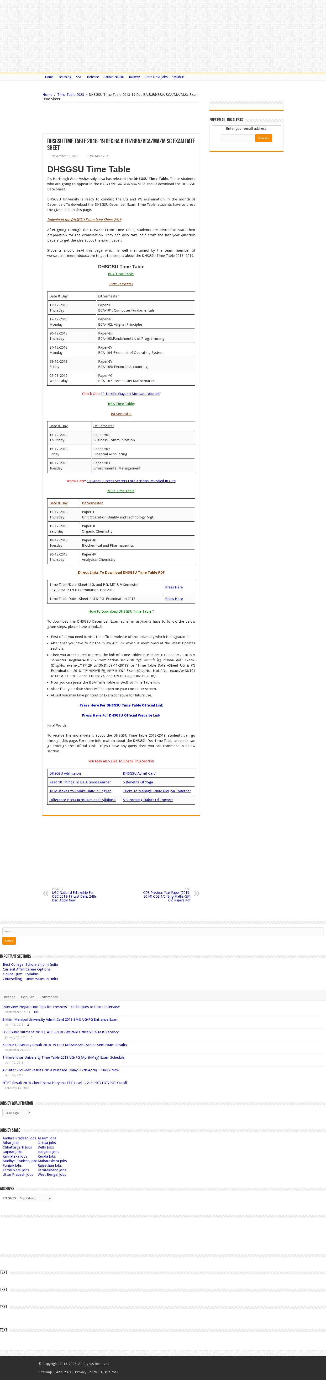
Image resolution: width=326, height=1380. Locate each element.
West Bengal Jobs (52, 1174)
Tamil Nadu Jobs (16, 1170)
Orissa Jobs (47, 1143)
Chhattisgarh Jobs (17, 1147)
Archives (9, 1198)
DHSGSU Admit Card (139, 773)
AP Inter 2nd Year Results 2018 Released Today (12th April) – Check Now (60, 1070)
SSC (79, 77)
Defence (93, 77)
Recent (9, 997)
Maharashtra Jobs (52, 1161)
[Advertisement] (97, 118)
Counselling (12, 979)
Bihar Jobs (11, 1143)
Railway (134, 77)
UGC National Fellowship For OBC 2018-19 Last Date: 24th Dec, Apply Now (74, 895)
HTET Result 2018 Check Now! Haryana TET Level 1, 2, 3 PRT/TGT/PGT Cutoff (64, 1083)
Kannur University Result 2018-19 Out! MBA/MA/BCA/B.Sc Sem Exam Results (64, 1045)
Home (49, 77)
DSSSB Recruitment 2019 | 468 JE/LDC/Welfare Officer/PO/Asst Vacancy (60, 1032)
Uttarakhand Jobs (52, 1170)
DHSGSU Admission (65, 773)
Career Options (38, 969)
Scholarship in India (42, 964)
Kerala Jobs (47, 1156)
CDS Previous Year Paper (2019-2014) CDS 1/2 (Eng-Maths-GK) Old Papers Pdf (166, 895)
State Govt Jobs (156, 77)
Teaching (64, 77)
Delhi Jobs (46, 1147)
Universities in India (42, 979)
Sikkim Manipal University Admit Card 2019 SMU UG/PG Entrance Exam (60, 1019)
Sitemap (45, 1372)
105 (36, 1012)
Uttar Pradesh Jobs (18, 1174)
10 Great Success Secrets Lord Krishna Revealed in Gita (131, 481)
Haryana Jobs (48, 1152)
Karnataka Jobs (15, 1156)
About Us (63, 1372)
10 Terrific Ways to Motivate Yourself (130, 394)
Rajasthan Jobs (50, 1165)
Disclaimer (109, 1372)
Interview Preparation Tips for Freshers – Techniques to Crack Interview (61, 1007)
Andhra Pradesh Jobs (19, 1138)
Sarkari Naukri (114, 77)
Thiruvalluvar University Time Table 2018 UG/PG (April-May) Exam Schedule (63, 1057)
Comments (49, 997)
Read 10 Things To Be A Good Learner (80, 782)
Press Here (174, 599)
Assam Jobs (47, 1138)
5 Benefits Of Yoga (138, 782)
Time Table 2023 (70, 94)
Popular (27, 997)
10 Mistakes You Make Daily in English (80, 791)
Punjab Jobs (12, 1165)
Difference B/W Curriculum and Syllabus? (82, 800)
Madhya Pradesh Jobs (20, 1161)
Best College (13, 964)
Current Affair (14, 969)
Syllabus (178, 77)
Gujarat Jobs (12, 1152)
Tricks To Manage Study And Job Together (157, 791)
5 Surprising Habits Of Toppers (148, 800)
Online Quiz (12, 974)
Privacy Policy (86, 1372)
